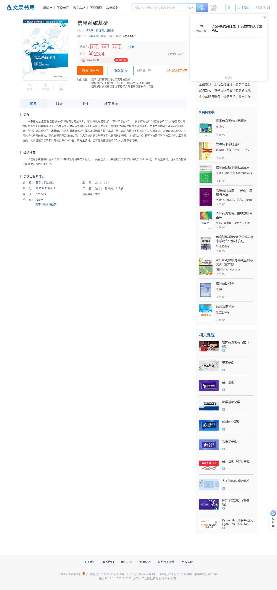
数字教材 (79, 7)
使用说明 (145, 562)
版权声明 (187, 562)
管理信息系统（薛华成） (235, 344)
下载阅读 (96, 7)
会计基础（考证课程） (237, 461)
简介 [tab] (33, 103)
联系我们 (108, 562)
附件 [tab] (85, 103)
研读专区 (63, 7)
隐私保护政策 (166, 562)
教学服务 (112, 7)
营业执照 (186, 574)
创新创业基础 (231, 421)
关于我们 (89, 562)
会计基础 (228, 382)
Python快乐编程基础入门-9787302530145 (237, 522)
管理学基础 (229, 441)
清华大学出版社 (97, 36)
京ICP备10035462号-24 (140, 574)
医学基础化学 (231, 402)
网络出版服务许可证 (206, 574)
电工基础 (228, 362)
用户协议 (126, 562)
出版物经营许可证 (168, 574)
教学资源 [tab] (111, 103)
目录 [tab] (59, 103)
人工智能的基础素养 (235, 481)
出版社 (47, 7)
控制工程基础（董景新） (235, 502)
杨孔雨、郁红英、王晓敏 (100, 30)
